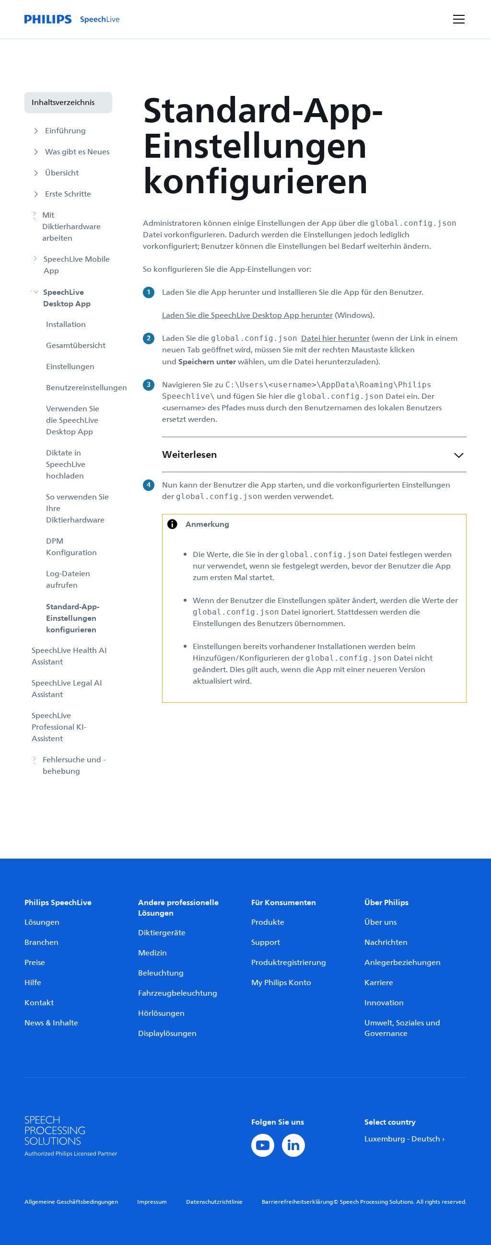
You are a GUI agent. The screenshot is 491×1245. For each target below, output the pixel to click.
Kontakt (39, 1003)
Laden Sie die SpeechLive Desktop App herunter (247, 315)
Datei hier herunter (335, 338)
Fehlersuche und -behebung (74, 766)
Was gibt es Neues (77, 152)
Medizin (152, 953)
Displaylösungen (167, 1033)
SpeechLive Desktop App (67, 297)
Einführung (65, 131)
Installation (66, 324)
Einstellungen (70, 367)
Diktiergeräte (162, 933)
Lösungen (41, 922)
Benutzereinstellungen (79, 388)
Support (265, 942)
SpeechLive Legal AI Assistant (67, 689)
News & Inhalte (51, 1023)
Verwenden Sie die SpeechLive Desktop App (72, 420)
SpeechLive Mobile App (77, 265)
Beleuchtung (161, 973)
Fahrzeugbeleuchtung (177, 993)
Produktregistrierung (288, 962)
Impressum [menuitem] (152, 1202)
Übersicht (62, 173)
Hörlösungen (161, 1013)
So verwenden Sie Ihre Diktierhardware (77, 508)
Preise (34, 962)
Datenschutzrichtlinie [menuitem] (214, 1202)
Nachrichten (386, 942)
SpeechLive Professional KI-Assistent (59, 727)
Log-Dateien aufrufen (68, 580)
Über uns (380, 922)
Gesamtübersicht (75, 345)
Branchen (41, 942)
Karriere (378, 982)
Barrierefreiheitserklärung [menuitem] (297, 1202)
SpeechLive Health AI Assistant (69, 656)
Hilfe (32, 982)
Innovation (384, 1003)
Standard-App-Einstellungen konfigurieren (72, 618)
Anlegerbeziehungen (402, 962)
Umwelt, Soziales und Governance (402, 1028)
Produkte (267, 922)
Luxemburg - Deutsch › (404, 1139)
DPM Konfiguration (71, 547)
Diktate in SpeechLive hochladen (65, 464)
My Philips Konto (281, 982)
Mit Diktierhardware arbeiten (71, 226)
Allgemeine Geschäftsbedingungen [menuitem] (71, 1202)
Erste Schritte (68, 194)
